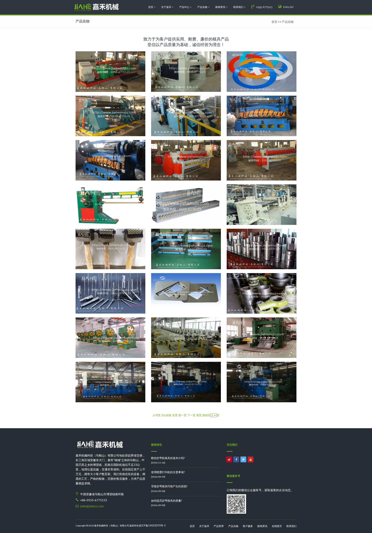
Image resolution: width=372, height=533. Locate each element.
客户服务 (248, 526)
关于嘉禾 (166, 7)
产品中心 (184, 7)
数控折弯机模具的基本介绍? (168, 458)
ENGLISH (288, 7)
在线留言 (277, 526)
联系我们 (238, 7)
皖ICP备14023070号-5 (152, 525)
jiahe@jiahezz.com (92, 506)
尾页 (199, 415)
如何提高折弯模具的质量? (166, 500)
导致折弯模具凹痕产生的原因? (169, 486)
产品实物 (202, 7)
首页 (151, 7)
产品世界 (219, 526)
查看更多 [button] (110, 76)
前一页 (182, 415)
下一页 (191, 415)
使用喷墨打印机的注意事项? (168, 472)
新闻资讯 (220, 7)
